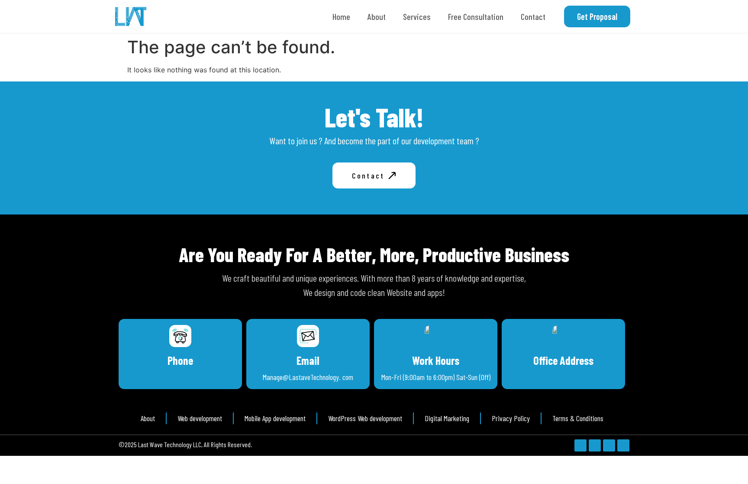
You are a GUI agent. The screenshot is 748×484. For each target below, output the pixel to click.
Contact (533, 16)
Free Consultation (475, 16)
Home (341, 16)
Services (417, 16)
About (377, 16)
